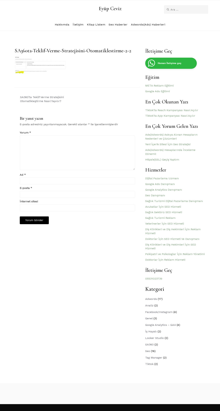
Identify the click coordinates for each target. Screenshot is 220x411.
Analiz (149, 305)
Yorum (25, 132)
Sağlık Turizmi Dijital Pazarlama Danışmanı (174, 201)
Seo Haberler (118, 24)
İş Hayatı (151, 331)
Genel (149, 318)
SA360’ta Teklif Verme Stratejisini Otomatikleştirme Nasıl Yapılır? (42, 99)
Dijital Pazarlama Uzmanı (162, 178)
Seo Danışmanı (155, 195)
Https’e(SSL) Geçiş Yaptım (162, 159)
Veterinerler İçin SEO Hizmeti (164, 223)
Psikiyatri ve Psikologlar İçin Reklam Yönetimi (175, 254)
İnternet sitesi (29, 201)
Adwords (151, 299)
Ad (23, 174)
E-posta (26, 188)
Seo (147, 351)
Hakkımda (62, 24)
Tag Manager (153, 357)
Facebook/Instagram (159, 312)
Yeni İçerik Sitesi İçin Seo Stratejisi (167, 144)
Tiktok (149, 364)
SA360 (149, 344)
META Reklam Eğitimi (159, 85)
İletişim (78, 24)
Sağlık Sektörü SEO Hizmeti (163, 212)
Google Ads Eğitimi (157, 91)
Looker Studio (154, 338)
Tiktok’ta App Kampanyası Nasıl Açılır (170, 115)
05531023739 (153, 278)
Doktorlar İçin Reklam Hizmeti (165, 259)
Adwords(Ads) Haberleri (148, 24)
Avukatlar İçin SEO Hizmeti (163, 206)
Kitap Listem (96, 24)
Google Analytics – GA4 (160, 325)
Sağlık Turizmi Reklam (160, 218)
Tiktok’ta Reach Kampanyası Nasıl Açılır (171, 110)
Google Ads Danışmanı (160, 184)
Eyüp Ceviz (110, 8)
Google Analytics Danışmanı (163, 189)
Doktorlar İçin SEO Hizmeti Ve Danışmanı (172, 239)
